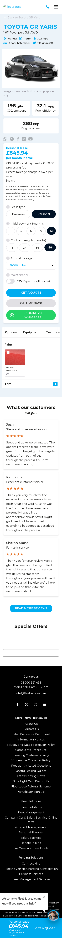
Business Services (31, 874)
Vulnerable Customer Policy (31, 760)
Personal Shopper (31, 832)
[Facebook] (17, 705)
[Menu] (55, 6)
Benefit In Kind (31, 843)
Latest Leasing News (31, 776)
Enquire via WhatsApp (33, 315)
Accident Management (31, 827)
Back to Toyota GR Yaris (23, 17)
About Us (31, 723)
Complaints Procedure (31, 750)
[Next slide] (55, 68)
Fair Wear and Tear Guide (31, 848)
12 (51, 230)
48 (50, 247)
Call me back (31, 303)
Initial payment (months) (28, 223)
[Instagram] (35, 705)
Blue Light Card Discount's (31, 781)
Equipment (31, 332)
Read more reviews (31, 608)
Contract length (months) (28, 240)
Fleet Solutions (31, 807)
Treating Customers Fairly (31, 755)
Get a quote (31, 292)
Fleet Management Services (31, 879)
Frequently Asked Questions (31, 765)
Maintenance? (20, 275)
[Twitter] (26, 705)
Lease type (18, 207)
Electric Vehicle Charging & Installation (31, 868)
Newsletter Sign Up (31, 791)
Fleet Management (31, 812)
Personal (44, 214)
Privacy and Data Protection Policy (31, 744)
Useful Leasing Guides (31, 771)
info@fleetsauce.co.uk (31, 693)
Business (18, 214)
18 (12, 247)
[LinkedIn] (44, 705)
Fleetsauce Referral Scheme (31, 786)
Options (11, 332)
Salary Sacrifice (31, 837)
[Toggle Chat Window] (53, 916)
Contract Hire (31, 863)
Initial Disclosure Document (31, 734)
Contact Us (31, 729)
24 (25, 247)
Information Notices (31, 739)
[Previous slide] (7, 68)
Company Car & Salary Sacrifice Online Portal (31, 820)
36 (37, 247)
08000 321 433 (31, 682)
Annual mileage (22, 258)
